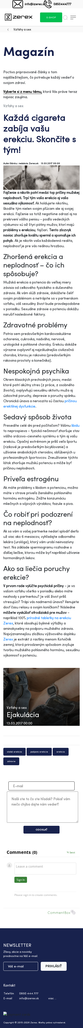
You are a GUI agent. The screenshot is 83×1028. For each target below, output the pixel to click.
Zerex (8, 639)
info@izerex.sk (35, 4)
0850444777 (62, 4)
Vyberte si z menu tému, (22, 91)
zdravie (11, 761)
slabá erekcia (14, 751)
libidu (75, 425)
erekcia (60, 751)
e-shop (51, 17)
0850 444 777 (28, 993)
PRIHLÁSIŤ (53, 966)
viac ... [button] (52, 998)
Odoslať (41, 829)
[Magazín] (18, 17)
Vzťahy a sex (22, 29)
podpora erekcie (39, 751)
